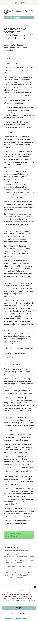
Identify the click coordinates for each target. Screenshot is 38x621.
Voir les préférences (19, 613)
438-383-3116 (19, 3)
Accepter (19, 608)
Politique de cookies (9, 618)
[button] (35, 587)
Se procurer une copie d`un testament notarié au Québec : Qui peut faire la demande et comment (19, 574)
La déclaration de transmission (16, 551)
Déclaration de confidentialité (24, 618)
